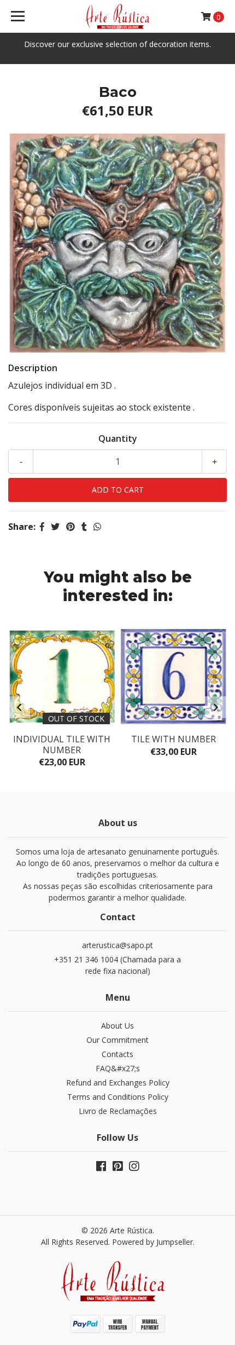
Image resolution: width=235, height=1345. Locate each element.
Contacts (117, 1054)
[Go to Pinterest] (117, 1168)
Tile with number (173, 739)
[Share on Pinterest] (70, 527)
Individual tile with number (61, 744)
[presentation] (19, 707)
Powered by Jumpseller (152, 1242)
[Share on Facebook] (42, 527)
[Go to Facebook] (101, 1168)
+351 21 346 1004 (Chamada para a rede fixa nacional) (117, 965)
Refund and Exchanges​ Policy (117, 1082)
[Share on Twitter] (55, 527)
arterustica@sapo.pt (117, 945)
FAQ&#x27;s (118, 1068)
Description (32, 368)
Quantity (117, 438)
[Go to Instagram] (134, 1168)
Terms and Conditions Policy (117, 1097)
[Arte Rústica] (118, 16)
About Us (117, 1025)
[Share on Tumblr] (84, 527)
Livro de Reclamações (118, 1111)
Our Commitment (117, 1040)
